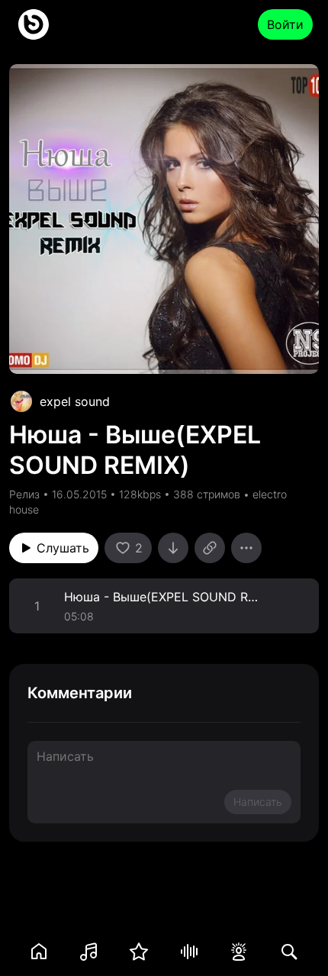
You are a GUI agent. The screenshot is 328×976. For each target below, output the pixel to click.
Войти (285, 24)
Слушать (63, 548)
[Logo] (33, 24)
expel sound (75, 401)
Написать (257, 801)
